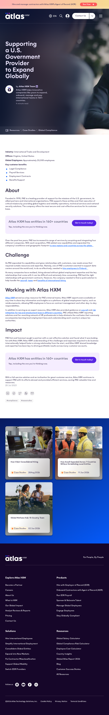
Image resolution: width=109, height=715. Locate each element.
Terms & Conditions (78, 701)
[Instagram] (36, 685)
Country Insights (64, 654)
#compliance (12, 401)
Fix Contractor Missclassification (20, 659)
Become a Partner (13, 585)
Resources (15, 130)
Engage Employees (65, 610)
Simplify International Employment (21, 643)
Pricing (8, 615)
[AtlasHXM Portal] (68, 16)
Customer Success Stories (68, 669)
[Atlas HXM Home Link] (17, 16)
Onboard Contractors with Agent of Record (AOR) (79, 590)
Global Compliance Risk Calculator (72, 643)
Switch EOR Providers (15, 669)
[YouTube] (23, 685)
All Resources (62, 674)
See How (87, 4)
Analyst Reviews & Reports (17, 610)
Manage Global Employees (68, 605)
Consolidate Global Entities (18, 648)
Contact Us (80, 16)
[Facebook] (30, 685)
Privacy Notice (61, 701)
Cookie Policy (46, 701)
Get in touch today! (84, 223)
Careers (9, 590)
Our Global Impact (14, 605)
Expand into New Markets (17, 654)
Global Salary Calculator (68, 638)
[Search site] (61, 16)
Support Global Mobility (16, 664)
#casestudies (26, 401)
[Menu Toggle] (101, 16)
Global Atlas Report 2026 (68, 659)
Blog (58, 664)
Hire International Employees (18, 638)
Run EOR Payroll (64, 595)
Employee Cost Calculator (68, 648)
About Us (9, 595)
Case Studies (29, 130)
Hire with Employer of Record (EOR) (72, 585)
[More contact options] (92, 16)
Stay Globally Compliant (68, 615)
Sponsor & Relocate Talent (68, 600)
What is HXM (11, 600)
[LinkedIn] (17, 685)
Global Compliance (47, 130)
